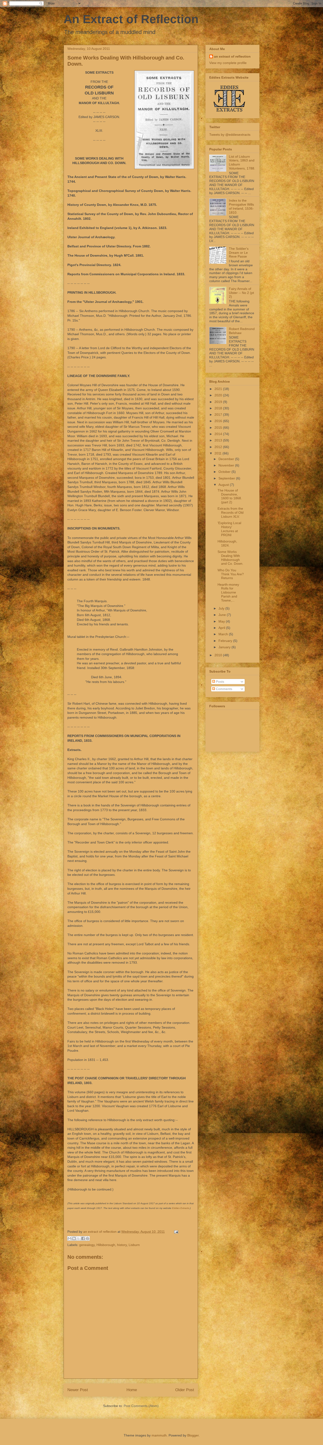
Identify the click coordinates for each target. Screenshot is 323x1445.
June (222, 615)
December (226, 459)
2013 (218, 440)
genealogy (87, 1245)
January (224, 647)
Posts (219, 681)
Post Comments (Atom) (141, 1406)
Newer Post (77, 1390)
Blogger (193, 1435)
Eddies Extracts (180, 1208)
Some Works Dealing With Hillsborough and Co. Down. (230, 557)
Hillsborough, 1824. (227, 543)
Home (132, 1390)
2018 (218, 408)
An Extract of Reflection (131, 19)
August (224, 485)
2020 (218, 395)
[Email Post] (175, 1231)
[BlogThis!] (74, 1238)
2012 (218, 447)
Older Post (184, 1390)
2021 (218, 389)
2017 (218, 414)
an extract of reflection (232, 56)
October (224, 472)
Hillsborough (105, 1245)
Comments (223, 689)
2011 (218, 453)
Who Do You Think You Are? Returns (231, 574)
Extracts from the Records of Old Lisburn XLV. (231, 512)
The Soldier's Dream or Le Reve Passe (239, 252)
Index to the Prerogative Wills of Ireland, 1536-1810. (241, 206)
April (222, 628)
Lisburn (134, 1245)
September (227, 478)
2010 (218, 655)
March (223, 634)
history (122, 1245)
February (225, 641)
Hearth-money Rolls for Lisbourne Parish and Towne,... (228, 592)
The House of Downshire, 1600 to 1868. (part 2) (230, 496)
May (222, 621)
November (226, 465)
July (221, 608)
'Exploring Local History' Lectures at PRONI (229, 529)
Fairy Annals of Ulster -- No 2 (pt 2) (241, 293)
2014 (218, 434)
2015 (218, 427)
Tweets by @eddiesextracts (229, 134)
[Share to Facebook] (83, 1238)
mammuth (159, 1435)
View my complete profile (228, 63)
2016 (218, 421)
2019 (218, 402)
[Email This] (69, 1238)
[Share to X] (78, 1238)
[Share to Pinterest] (87, 1238)
